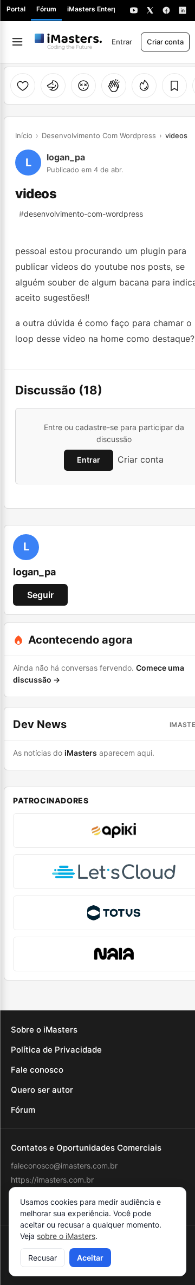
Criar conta (165, 41)
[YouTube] (134, 10)
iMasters (80, 752)
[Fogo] (144, 86)
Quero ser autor (42, 1090)
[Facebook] (166, 10)
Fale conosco (37, 1070)
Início (23, 135)
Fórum (46, 9)
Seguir (40, 594)
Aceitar (90, 1257)
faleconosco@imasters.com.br (64, 1165)
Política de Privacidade (56, 1049)
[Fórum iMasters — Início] (68, 41)
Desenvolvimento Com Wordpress (99, 135)
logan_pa (66, 157)
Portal (15, 9)
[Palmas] (114, 86)
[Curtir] (23, 86)
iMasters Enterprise (98, 9)
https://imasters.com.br (52, 1179)
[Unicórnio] (53, 86)
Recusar (42, 1257)
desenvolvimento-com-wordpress (81, 213)
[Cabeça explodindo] (83, 86)
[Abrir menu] (17, 42)
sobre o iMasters (66, 1236)
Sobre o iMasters (44, 1029)
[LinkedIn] (182, 10)
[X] (150, 10)
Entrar (122, 41)
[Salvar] (174, 86)
